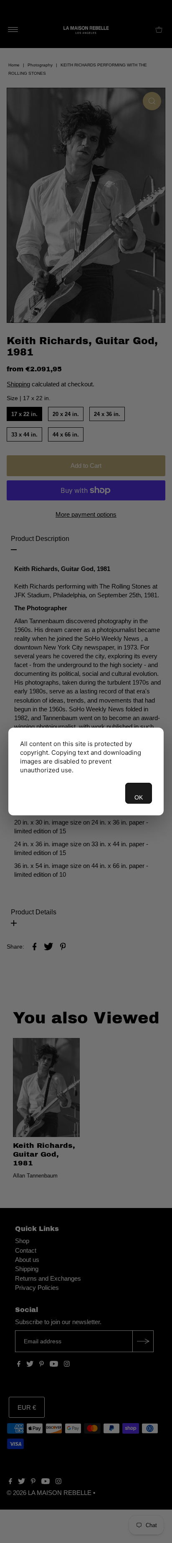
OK (138, 797)
